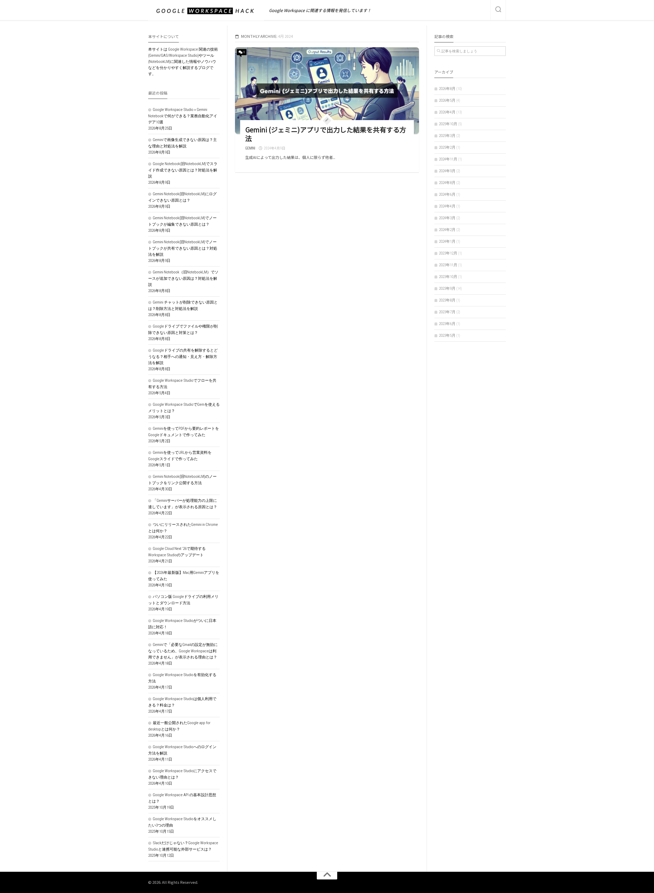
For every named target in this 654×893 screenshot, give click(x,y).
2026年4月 (447, 112)
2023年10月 (448, 276)
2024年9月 (447, 171)
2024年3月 (447, 218)
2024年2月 (447, 229)
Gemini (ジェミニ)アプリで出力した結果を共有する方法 (325, 134)
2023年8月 (447, 300)
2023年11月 (448, 265)
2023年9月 (447, 288)
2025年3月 (447, 135)
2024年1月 (447, 241)
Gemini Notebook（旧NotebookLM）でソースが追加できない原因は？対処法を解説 (183, 278)
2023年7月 (447, 312)
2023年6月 (447, 323)
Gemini (250, 148)
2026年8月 (447, 88)
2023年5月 (447, 335)
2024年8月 (447, 182)
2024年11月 (448, 159)
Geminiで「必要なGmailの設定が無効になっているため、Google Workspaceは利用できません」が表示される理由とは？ (183, 650)
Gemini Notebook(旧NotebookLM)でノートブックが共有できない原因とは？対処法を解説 (182, 248)
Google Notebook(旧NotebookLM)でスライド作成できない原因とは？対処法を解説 (182, 170)
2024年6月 (447, 194)
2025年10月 (448, 124)
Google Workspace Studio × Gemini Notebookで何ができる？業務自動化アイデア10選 (182, 115)
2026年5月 (447, 100)
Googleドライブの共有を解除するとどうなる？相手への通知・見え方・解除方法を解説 (183, 356)
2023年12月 (448, 253)
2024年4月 (447, 206)
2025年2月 (447, 147)
